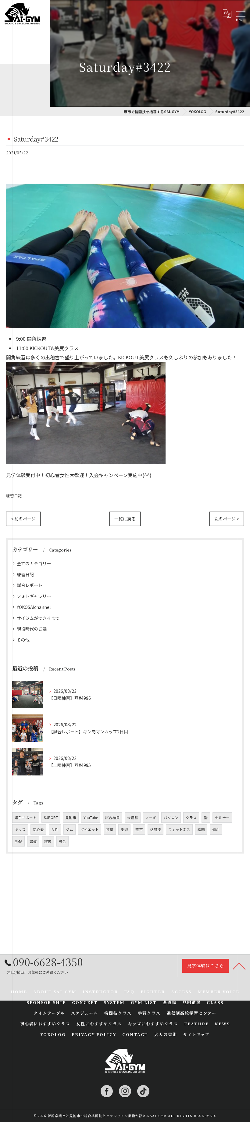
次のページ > (226, 519)
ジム (69, 829)
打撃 (109, 829)
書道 (33, 841)
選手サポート (26, 817)
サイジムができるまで (38, 618)
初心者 (38, 829)
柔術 (124, 829)
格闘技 (155, 829)
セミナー (222, 817)
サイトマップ (196, 1034)
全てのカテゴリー (34, 563)
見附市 (70, 817)
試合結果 (112, 817)
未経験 (132, 817)
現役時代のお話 (32, 629)
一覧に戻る (125, 519)
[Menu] (241, 13)
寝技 (48, 841)
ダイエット (89, 829)
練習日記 (14, 495)
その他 (23, 640)
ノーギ (150, 817)
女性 (55, 829)
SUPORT (51, 817)
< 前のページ (23, 519)
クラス (191, 817)
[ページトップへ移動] (239, 966)
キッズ (20, 829)
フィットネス (179, 829)
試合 (62, 841)
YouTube (91, 817)
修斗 (216, 829)
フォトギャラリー (34, 596)
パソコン (171, 817)
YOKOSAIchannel (34, 607)
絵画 (201, 829)
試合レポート (29, 585)
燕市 (139, 829)
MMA (18, 841)
